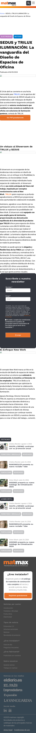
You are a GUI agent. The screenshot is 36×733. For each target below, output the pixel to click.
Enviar (18, 335)
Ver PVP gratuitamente (15, 118)
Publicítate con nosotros (12, 655)
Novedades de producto (12, 635)
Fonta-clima (8, 614)
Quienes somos (9, 665)
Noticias (6, 632)
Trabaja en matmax (10, 668)
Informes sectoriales (11, 629)
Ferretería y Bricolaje (11, 611)
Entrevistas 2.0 (9, 626)
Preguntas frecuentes (11, 648)
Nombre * (9, 287)
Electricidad (8, 617)
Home (2, 13)
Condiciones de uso (22, 730)
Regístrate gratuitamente (18, 595)
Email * (8, 296)
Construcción (8, 608)
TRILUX (17, 94)
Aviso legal (8, 730)
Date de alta (8, 645)
